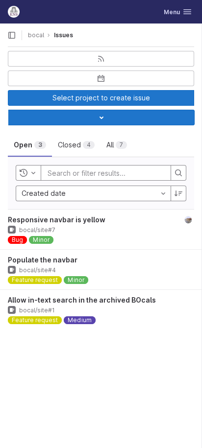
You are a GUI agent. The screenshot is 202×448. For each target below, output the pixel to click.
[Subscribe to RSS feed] (101, 59)
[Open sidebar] (12, 35)
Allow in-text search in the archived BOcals (82, 300)
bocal (36, 35)
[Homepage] (14, 12)
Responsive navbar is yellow (56, 219)
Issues (63, 35)
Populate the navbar (42, 260)
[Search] (178, 173)
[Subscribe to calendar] (101, 78)
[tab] (30, 145)
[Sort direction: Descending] (178, 193)
